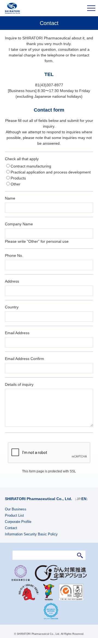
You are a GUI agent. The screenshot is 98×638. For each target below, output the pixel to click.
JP (78, 499)
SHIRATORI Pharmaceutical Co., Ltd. (38, 499)
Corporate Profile (18, 522)
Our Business (15, 509)
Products (18, 178)
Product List (14, 515)
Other (15, 184)
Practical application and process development (51, 172)
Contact (11, 528)
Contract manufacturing (31, 166)
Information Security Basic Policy (31, 534)
